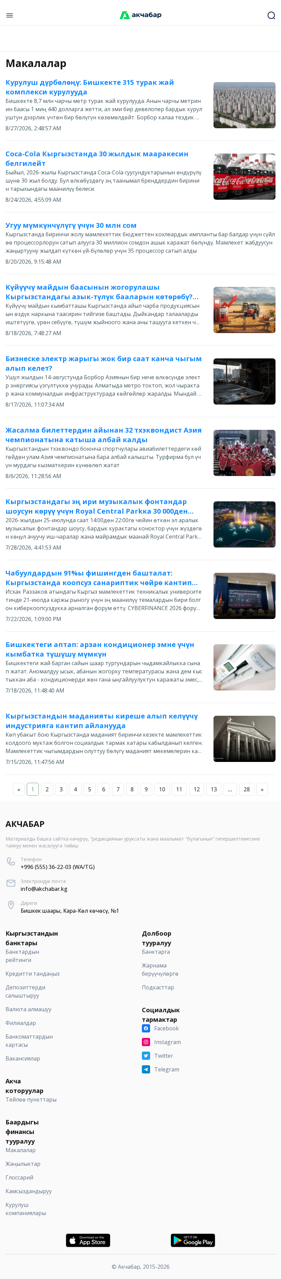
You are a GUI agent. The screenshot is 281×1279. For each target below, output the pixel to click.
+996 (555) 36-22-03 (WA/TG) (58, 867)
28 (247, 789)
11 (179, 789)
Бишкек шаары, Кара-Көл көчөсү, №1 (70, 910)
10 (162, 789)
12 (197, 789)
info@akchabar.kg (44, 889)
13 (214, 789)
